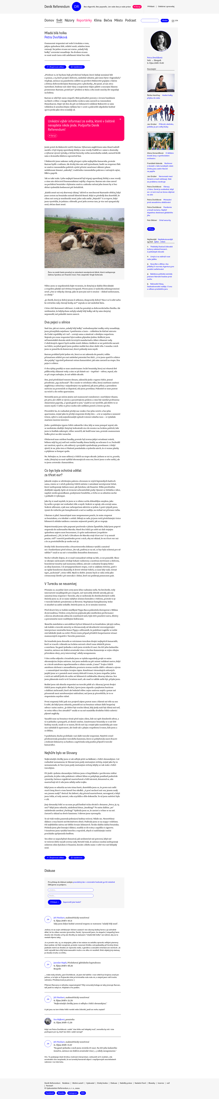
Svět (59, 20)
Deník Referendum (57, 6)
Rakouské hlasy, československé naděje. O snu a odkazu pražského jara (159, 286)
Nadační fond (140, 1083)
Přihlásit (150, 6)
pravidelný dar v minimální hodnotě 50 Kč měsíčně (94, 882)
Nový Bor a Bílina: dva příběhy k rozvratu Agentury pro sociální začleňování (160, 266)
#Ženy (151, 229)
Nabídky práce (126, 1083)
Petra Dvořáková (55, 37)
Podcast (130, 20)
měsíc (162, 242)
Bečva (108, 20)
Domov (49, 20)
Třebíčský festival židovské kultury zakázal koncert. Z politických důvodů (160, 249)
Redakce (65, 1083)
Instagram (73, 1093)
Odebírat (166, 6)
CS (173, 20)
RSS (83, 1093)
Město (118, 20)
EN (176, 20)
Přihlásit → (54, 902)
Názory (69, 20)
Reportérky (84, 20)
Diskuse (114, 1083)
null (168, 1083)
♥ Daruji (137, 7)
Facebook (50, 1093)
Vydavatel (90, 1083)
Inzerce (161, 1083)
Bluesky (152, 1083)
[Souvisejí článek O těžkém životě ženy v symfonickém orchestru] (161, 141)
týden (156, 242)
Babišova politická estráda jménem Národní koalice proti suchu (159, 276)
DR (76, 6)
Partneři (49, 1086)
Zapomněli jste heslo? (72, 902)
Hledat (165, 20)
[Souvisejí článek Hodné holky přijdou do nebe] (161, 83)
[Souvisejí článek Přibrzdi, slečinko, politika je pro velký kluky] (161, 112)
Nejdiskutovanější (165, 239)
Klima (98, 20)
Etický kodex (102, 1083)
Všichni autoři (77, 1083)
